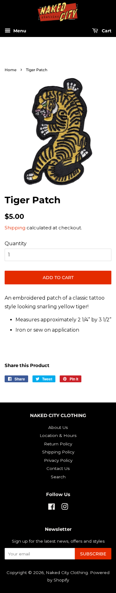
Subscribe (93, 554)
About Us (58, 427)
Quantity (16, 243)
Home (10, 69)
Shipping (15, 228)
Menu (19, 31)
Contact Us (58, 468)
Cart (106, 31)
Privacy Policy (58, 460)
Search (58, 476)
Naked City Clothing (67, 572)
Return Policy (58, 443)
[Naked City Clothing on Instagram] (64, 507)
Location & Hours (58, 435)
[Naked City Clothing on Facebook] (51, 507)
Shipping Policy (58, 451)
